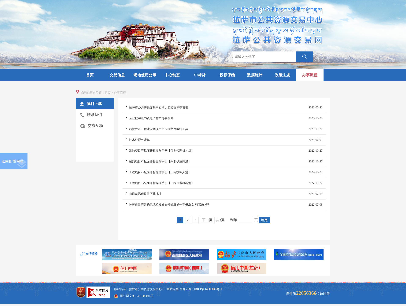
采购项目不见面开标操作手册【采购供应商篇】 (160, 161)
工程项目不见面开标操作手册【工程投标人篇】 (160, 172)
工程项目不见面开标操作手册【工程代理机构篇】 (161, 183)
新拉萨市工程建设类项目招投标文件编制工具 (158, 129)
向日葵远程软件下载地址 (145, 193)
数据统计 (254, 75)
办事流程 (309, 75)
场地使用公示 (144, 75)
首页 (90, 75)
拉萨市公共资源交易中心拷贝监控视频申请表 (158, 107)
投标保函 (227, 75)
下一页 (207, 220)
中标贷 (200, 75)
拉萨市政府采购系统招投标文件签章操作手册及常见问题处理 (169, 204)
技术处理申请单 (139, 139)
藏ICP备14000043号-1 (208, 289)
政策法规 (282, 75)
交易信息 (117, 75)
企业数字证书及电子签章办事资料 (151, 118)
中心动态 (172, 75)
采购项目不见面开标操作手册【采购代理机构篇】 (161, 150)
